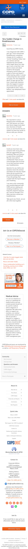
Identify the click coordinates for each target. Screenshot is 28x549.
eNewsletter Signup (14, 529)
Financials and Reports (14, 399)
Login (24, 2)
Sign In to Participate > (14, 246)
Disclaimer (17, 538)
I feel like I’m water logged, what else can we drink (13, 258)
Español (14, 438)
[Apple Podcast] (12, 506)
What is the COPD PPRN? (14, 417)
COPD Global (14, 395)
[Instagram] (17, 503)
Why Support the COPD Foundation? (14, 423)
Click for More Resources (12, 27)
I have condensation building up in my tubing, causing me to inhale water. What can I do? (13, 266)
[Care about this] (19, 33)
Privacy (23, 538)
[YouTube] (21, 503)
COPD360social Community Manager (15, 346)
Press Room (14, 392)
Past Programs (14, 405)
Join (20, 2)
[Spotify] (16, 506)
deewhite (9, 116)
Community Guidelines (13, 540)
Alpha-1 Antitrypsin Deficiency (14, 436)
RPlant (4, 99)
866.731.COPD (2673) (16, 489)
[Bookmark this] (21, 33)
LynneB (9, 145)
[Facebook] (7, 503)
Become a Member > (14, 239)
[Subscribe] (24, 33)
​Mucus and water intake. (10, 262)
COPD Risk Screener (14, 426)
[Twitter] (10, 503)
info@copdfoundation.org (14, 498)
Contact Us (14, 428)
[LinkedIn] (14, 503)
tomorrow (9, 45)
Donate (22, 7)
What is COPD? (14, 415)
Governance (14, 402)
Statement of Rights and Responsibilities (13, 542)
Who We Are (14, 389)
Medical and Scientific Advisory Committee (14, 432)
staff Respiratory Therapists (17, 348)
